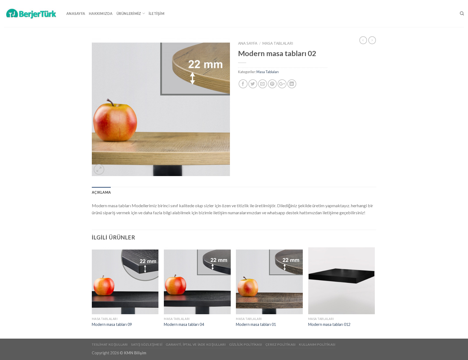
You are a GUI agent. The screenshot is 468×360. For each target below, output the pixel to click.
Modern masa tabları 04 (184, 324)
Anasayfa (75, 13)
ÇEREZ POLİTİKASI (280, 344)
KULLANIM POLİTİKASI (317, 344)
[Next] (374, 292)
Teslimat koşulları (110, 344)
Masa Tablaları (277, 43)
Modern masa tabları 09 (112, 324)
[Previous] (92, 292)
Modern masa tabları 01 (256, 324)
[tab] (101, 192)
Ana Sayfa (247, 43)
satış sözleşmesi (146, 344)
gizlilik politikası (245, 344)
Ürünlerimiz (128, 13)
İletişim (156, 13)
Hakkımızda (101, 13)
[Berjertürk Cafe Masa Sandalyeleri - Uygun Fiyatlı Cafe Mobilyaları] (31, 13)
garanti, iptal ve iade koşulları (196, 344)
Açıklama (101, 192)
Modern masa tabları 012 (329, 324)
